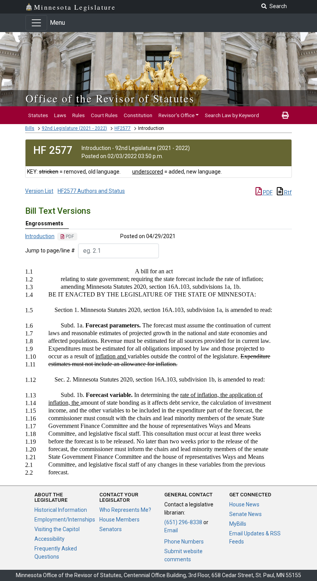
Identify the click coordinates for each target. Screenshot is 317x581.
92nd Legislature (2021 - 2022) (74, 128)
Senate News (245, 514)
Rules (78, 115)
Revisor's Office (176, 115)
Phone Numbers (184, 541)
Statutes (38, 115)
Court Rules (104, 115)
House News (244, 504)
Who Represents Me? (125, 510)
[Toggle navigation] (36, 23)
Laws (60, 115)
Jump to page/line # (50, 250)
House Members (119, 519)
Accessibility (49, 539)
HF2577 (122, 128)
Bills (29, 128)
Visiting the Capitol (57, 529)
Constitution (138, 115)
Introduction (40, 236)
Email (171, 530)
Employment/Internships (64, 519)
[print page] (285, 115)
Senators (110, 529)
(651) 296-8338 (183, 522)
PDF (267, 192)
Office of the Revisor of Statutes (110, 98)
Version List (39, 191)
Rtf (287, 192)
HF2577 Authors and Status (91, 191)
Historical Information (60, 510)
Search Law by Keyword (232, 115)
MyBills (237, 524)
